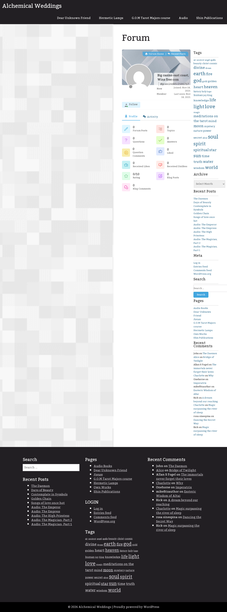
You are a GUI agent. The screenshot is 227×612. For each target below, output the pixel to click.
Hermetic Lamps (111, 18)
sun (197, 156)
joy (205, 95)
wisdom (198, 168)
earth (199, 73)
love (210, 107)
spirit (199, 143)
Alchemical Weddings (32, 6)
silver (205, 138)
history (197, 91)
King (209, 95)
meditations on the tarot (205, 118)
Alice (196, 357)
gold (204, 81)
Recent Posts (178, 54)
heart (198, 87)
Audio (183, 18)
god (197, 80)
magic (196, 112)
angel (207, 60)
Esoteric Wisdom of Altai (204, 392)
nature (198, 130)
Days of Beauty (202, 202)
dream (208, 68)
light (198, 106)
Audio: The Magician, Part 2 (205, 241)
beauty (197, 63)
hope (209, 92)
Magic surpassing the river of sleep (205, 409)
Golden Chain (201, 213)
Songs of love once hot (204, 219)
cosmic (213, 63)
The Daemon (200, 198)
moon (198, 126)
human (198, 95)
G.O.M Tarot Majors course (151, 18)
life (212, 100)
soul (213, 137)
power (207, 130)
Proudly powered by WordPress (136, 607)
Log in (196, 263)
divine (199, 67)
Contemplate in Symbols (202, 208)
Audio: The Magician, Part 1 (205, 248)
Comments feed (202, 270)
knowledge (201, 100)
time (205, 156)
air (194, 60)
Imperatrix (199, 383)
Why (211, 375)
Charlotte (198, 375)
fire (209, 74)
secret (197, 138)
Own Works (200, 334)
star (213, 150)
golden (212, 81)
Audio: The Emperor (205, 224)
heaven (211, 87)
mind (212, 121)
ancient (200, 60)
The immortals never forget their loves (204, 368)
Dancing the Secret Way (204, 422)
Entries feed (200, 266)
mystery (209, 126)
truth (197, 162)
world (211, 167)
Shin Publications (209, 18)
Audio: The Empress (205, 228)
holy (204, 91)
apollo (213, 60)
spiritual (201, 150)
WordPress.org (202, 274)
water (208, 161)
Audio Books (200, 308)
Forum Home (156, 54)
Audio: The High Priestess (202, 234)
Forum (197, 319)
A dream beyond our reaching (205, 400)
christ (205, 63)
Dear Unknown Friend (73, 18)
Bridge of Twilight (203, 359)
